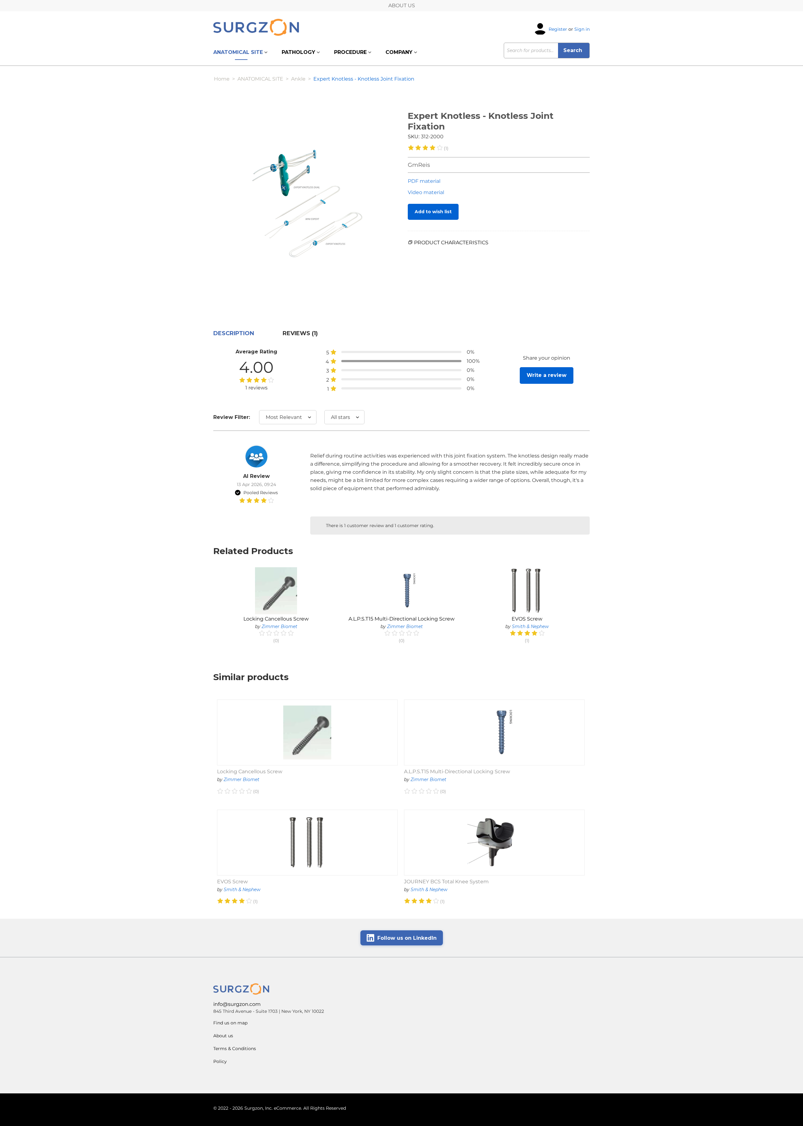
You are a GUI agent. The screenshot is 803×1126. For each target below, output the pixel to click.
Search (573, 50)
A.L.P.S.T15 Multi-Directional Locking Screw (401, 619)
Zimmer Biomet (279, 626)
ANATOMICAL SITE (238, 52)
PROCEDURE (351, 52)
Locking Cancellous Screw (276, 619)
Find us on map (230, 1023)
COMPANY (400, 52)
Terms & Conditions (234, 1048)
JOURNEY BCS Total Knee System (446, 882)
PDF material (424, 181)
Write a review (546, 375)
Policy (220, 1061)
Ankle (298, 79)
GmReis (419, 164)
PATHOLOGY (299, 52)
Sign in (582, 29)
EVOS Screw (527, 619)
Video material (426, 192)
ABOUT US (401, 5)
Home (222, 79)
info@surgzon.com (237, 1004)
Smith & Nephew (530, 626)
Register (558, 29)
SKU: (413, 137)
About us (223, 1036)
